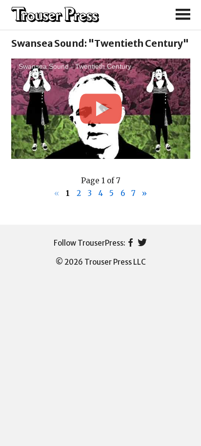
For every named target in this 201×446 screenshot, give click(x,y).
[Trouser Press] (55, 15)
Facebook (130, 243)
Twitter (142, 243)
